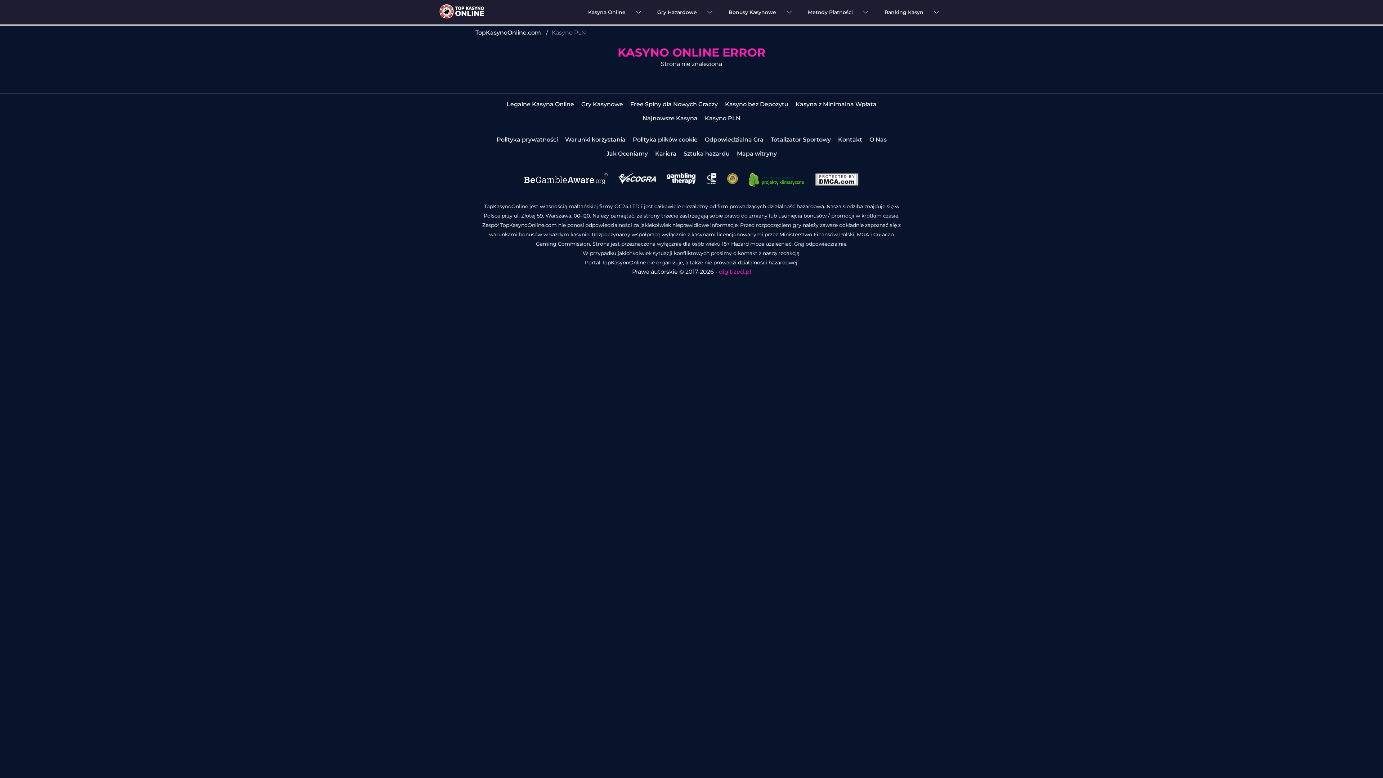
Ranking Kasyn (904, 12)
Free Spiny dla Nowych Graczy (674, 104)
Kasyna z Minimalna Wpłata (836, 104)
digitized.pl (735, 271)
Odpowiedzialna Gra (734, 139)
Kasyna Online (607, 12)
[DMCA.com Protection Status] (837, 183)
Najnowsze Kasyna (670, 118)
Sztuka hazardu (707, 153)
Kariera (665, 153)
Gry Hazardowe (677, 12)
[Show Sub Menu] (638, 12)
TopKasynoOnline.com (508, 32)
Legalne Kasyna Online (540, 104)
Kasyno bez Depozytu (756, 104)
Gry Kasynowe (602, 104)
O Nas (878, 139)
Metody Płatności (830, 12)
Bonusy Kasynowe (752, 12)
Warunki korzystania (595, 139)
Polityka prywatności (527, 139)
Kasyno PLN (722, 118)
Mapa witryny (757, 153)
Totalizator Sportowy (801, 139)
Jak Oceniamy (627, 153)
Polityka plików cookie (665, 139)
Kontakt (850, 139)
